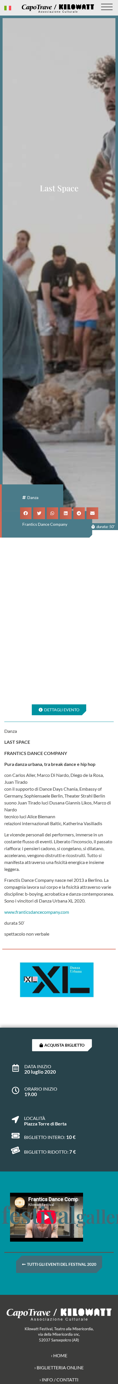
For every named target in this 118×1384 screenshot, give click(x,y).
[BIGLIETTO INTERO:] (15, 1135)
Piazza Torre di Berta (45, 1123)
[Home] (57, 8)
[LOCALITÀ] (15, 1116)
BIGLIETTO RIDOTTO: (46, 1151)
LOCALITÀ (34, 1118)
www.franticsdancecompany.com (36, 912)
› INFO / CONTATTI (59, 1379)
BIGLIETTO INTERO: (44, 1137)
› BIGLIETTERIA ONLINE (59, 1367)
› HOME (59, 1355)
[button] (26, 513)
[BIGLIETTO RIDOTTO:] (15, 1150)
